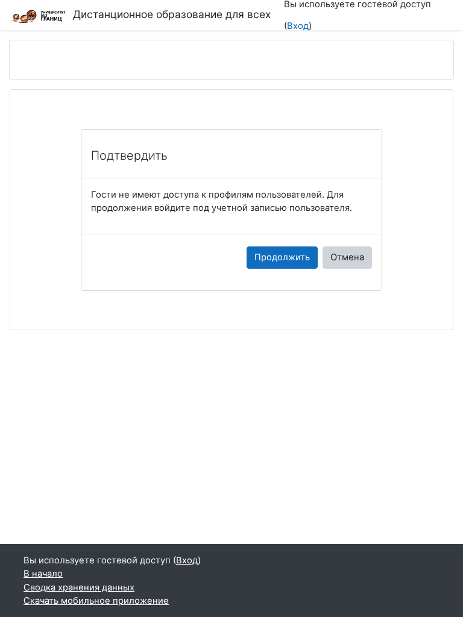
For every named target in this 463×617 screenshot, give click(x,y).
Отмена (347, 257)
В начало (43, 573)
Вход (298, 25)
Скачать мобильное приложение (96, 600)
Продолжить (282, 257)
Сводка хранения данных (79, 587)
